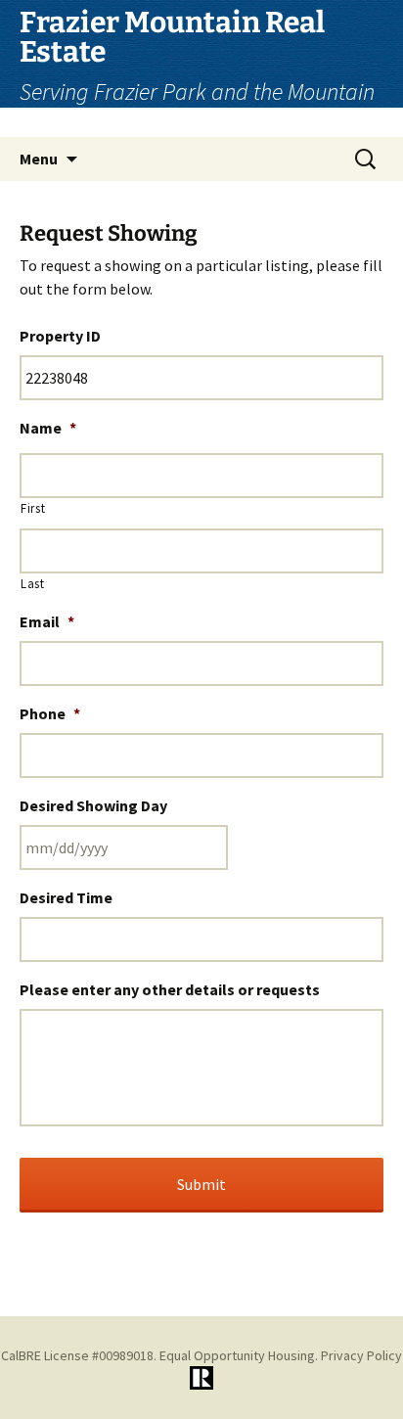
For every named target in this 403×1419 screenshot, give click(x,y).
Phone (50, 713)
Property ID (60, 335)
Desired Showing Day (93, 805)
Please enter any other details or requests (170, 989)
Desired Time (66, 897)
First (33, 508)
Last (33, 583)
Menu (39, 158)
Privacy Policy (361, 1355)
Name (48, 427)
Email (47, 621)
